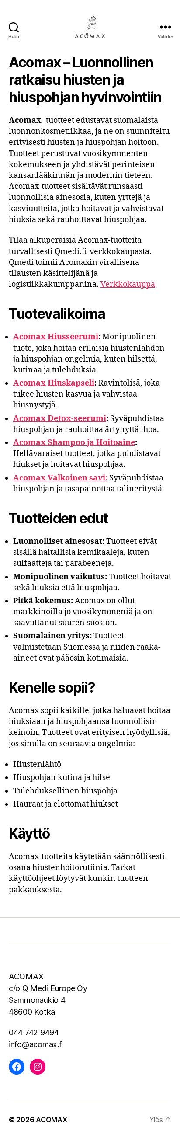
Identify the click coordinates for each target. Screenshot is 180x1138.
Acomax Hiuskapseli (53, 383)
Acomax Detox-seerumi (59, 419)
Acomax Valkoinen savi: (60, 478)
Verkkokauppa (127, 284)
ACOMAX (51, 1119)
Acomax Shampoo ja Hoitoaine (74, 443)
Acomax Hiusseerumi (55, 337)
